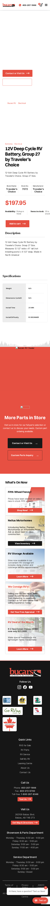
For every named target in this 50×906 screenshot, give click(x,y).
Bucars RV (12, 103)
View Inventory (23, 543)
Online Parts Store (15, 82)
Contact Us (25, 772)
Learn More (23, 576)
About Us (25, 768)
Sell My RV (25, 759)
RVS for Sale (25, 745)
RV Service (25, 754)
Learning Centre (25, 763)
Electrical (22, 103)
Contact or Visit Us (15, 73)
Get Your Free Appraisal (23, 612)
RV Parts (25, 750)
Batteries (9, 144)
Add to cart (15, 223)
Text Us (23, 799)
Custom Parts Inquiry (22, 455)
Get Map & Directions (23, 822)
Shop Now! (22, 510)
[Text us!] (40, 901)
